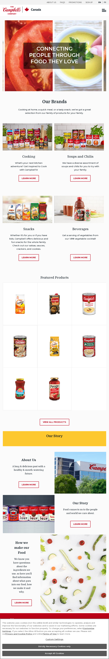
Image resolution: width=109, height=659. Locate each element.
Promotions (75, 2)
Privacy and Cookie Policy (19, 634)
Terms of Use (50, 634)
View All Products (54, 422)
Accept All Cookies (54, 653)
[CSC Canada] (22, 13)
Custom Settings (54, 639)
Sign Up (89, 2)
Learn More (25, 315)
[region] (54, 639)
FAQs (62, 2)
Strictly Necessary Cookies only (54, 646)
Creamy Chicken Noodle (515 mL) (20, 337)
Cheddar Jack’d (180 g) (54, 337)
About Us (51, 2)
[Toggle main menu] (104, 10)
